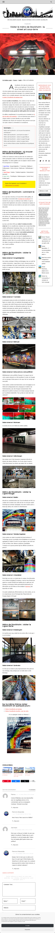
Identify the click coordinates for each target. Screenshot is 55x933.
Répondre (15, 807)
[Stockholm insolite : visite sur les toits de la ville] (19, 770)
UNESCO (41, 223)
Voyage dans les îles (44, 224)
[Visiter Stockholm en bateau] (7, 770)
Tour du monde (43, 221)
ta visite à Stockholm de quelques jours (12, 97)
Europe (15, 80)
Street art (47, 218)
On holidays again (7, 80)
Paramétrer (27, 929)
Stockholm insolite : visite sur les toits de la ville (18, 775)
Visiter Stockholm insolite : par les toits (16, 711)
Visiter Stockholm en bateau (13, 709)
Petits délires (42, 212)
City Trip (41, 208)
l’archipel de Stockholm (24, 199)
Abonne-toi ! (44, 194)
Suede (19, 80)
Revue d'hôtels (43, 217)
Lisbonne (28, 586)
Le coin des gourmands (44, 209)
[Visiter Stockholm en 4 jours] (30, 770)
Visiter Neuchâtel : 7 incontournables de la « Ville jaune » (46, 250)
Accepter (27, 925)
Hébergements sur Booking (12, 185)
